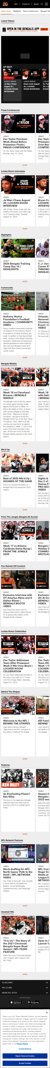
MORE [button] (25, 510)
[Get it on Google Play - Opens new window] (33, 1003)
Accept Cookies (25, 1063)
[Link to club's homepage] (5, 3)
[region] (25, 1038)
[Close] (47, 1012)
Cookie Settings (25, 1049)
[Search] (42, 4)
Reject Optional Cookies (25, 1056)
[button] (25, 56)
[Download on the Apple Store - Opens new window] (15, 1002)
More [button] (25, 165)
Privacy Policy (21, 1044)
